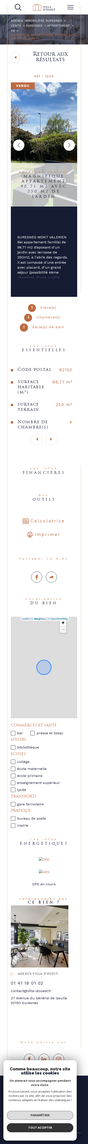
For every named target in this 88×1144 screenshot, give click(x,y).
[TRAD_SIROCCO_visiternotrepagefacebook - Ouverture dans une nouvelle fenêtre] (29, 1059)
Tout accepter (40, 1127)
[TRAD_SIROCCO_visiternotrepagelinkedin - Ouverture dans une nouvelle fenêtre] (44, 1059)
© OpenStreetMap (58, 618)
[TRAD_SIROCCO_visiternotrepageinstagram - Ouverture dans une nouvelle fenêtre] (58, 1059)
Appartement (58, 25)
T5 (13, 31)
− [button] (63, 629)
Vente (16, 25)
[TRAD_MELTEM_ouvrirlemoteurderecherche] (18, 7)
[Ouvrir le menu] (70, 7)
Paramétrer (40, 1115)
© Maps (38, 618)
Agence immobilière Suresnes (36, 20)
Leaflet (25, 618)
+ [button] (63, 622)
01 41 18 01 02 (27, 983)
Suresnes (34, 25)
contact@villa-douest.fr (31, 991)
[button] (69, 145)
